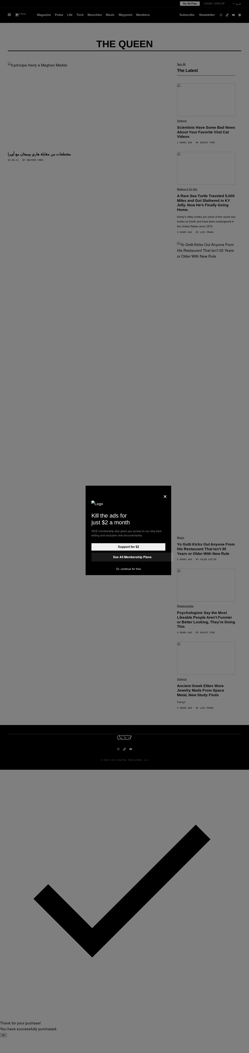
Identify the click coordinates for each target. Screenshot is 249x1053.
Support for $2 (128, 546)
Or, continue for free (128, 568)
